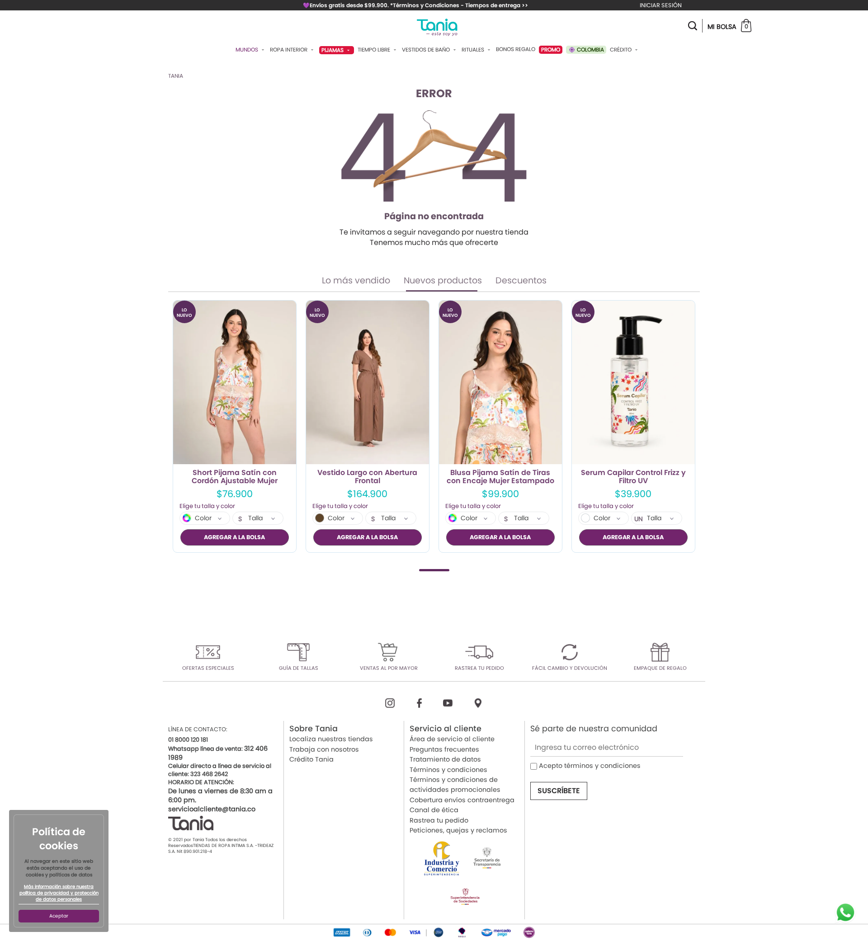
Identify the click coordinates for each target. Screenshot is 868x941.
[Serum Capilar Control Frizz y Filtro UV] (633, 383)
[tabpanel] (234, 426)
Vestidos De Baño (426, 49)
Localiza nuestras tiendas (331, 738)
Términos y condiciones (448, 769)
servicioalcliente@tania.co (211, 809)
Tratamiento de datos (445, 759)
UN (638, 518)
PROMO (550, 49)
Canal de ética (434, 809)
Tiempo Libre (375, 49)
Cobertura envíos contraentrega (462, 800)
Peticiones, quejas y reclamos (458, 830)
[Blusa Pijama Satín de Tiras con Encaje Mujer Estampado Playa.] (500, 383)
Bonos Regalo (515, 49)
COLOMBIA (590, 49)
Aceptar (58, 916)
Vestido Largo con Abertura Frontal (367, 477)
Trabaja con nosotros (324, 749)
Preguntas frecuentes (444, 749)
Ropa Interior (289, 49)
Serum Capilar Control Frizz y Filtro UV (633, 477)
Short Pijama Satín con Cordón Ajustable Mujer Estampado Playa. (235, 477)
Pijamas (333, 50)
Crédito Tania (311, 759)
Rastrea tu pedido (439, 820)
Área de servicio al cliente (452, 738)
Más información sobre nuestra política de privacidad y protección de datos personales (59, 893)
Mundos (247, 49)
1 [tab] (434, 570)
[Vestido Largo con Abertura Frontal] (367, 383)
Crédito (621, 49)
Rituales (474, 49)
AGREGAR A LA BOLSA (234, 537)
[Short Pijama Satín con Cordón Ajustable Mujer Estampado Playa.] (234, 383)
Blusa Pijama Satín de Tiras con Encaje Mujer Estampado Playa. (500, 477)
